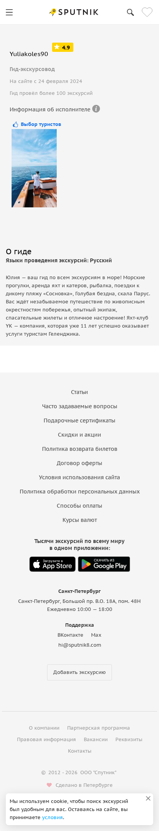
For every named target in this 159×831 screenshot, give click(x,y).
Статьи (79, 392)
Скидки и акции (79, 434)
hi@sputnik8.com (79, 645)
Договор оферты (79, 463)
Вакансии (96, 739)
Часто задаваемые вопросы (79, 406)
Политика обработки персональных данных (80, 491)
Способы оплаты (79, 505)
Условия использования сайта (79, 477)
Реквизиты (128, 739)
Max (96, 635)
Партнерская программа (98, 728)
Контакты (79, 751)
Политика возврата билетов (79, 448)
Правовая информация (46, 739)
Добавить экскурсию (79, 672)
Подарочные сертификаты (79, 420)
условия (52, 817)
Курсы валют (80, 519)
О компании (44, 728)
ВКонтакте (70, 635)
